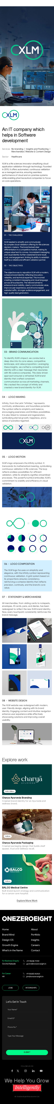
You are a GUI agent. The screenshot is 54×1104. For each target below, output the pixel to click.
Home (5, 929)
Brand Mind (8, 934)
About (34, 929)
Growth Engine (10, 945)
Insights (35, 939)
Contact (35, 950)
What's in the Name (12, 950)
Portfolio (35, 934)
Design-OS (8, 939)
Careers (35, 945)
